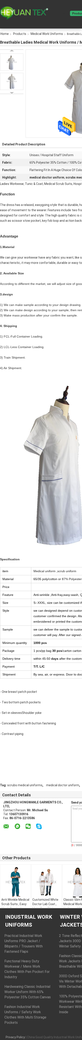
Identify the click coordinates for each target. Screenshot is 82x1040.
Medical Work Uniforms (47, 34)
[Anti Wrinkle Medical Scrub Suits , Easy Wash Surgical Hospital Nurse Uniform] (15, 882)
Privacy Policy (15, 1037)
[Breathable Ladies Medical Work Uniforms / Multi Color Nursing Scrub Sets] (11, 62)
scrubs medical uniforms (24, 785)
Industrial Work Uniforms (28, 921)
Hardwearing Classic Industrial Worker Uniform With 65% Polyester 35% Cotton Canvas (27, 992)
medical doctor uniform (62, 785)
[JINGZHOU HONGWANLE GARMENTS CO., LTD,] (24, 13)
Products (19, 34)
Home (63, 13)
